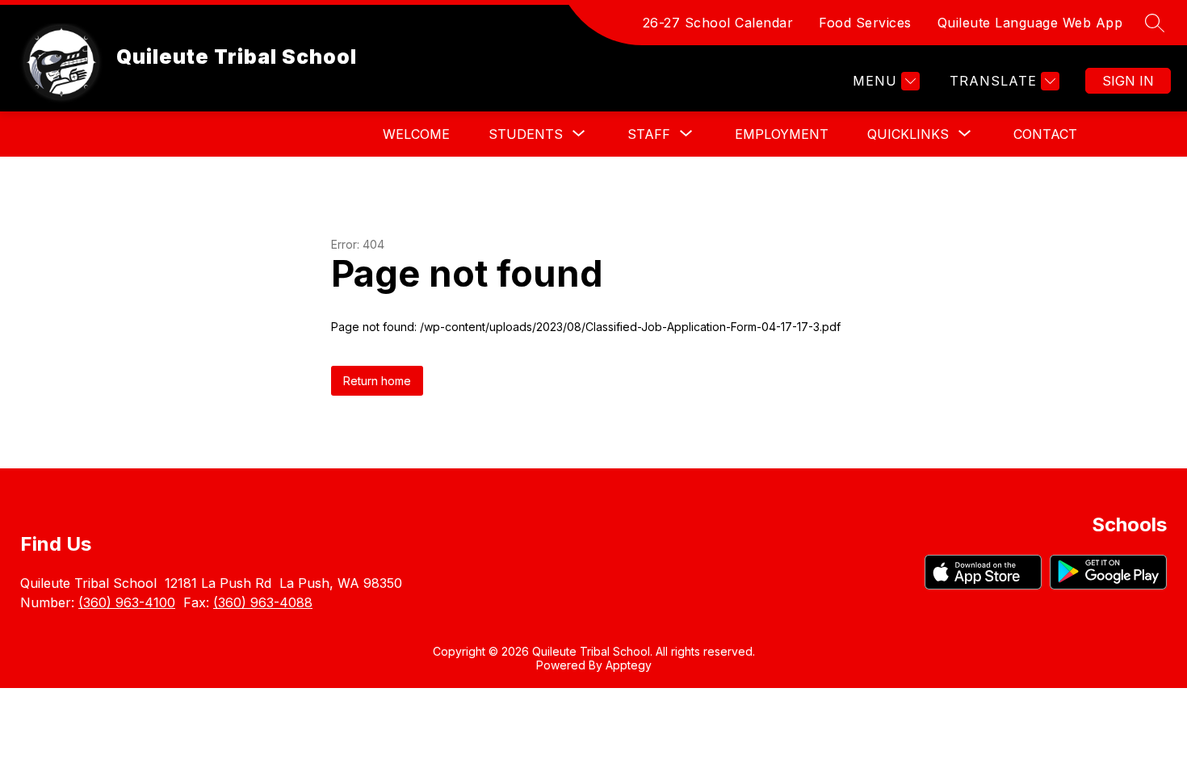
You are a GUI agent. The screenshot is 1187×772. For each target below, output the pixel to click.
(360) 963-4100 (126, 602)
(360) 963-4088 (262, 602)
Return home (377, 381)
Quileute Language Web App (1030, 23)
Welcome (416, 134)
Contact (1045, 134)
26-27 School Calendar (718, 23)
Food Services (865, 23)
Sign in (1128, 81)
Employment (781, 134)
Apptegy (629, 665)
